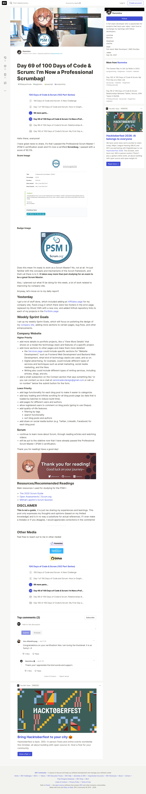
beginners (37, 84)
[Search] (11, 3)
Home (16, 776)
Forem (48, 785)
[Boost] (5, 83)
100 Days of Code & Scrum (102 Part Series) (52, 95)
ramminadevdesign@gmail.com (68, 380)
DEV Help (68, 776)
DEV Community (40, 773)
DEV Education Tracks (55, 776)
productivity (60, 84)
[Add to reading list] (5, 75)
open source (59, 785)
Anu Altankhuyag (30, 641)
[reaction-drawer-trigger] (5, 58)
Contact (127, 776)
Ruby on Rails (68, 787)
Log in (122, 3)
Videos (43, 776)
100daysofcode (25, 84)
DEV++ (36, 776)
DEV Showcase (111, 776)
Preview (37, 633)
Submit (26, 633)
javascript (48, 84)
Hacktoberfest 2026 (114, 151)
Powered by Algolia (72, 3)
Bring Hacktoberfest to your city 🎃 (45, 737)
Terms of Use (86, 782)
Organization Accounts (96, 776)
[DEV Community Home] (4, 3)
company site (27, 325)
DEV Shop (79, 779)
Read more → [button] (113, 164)
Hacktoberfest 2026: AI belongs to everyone (121, 137)
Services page (35, 351)
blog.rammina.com (56, 53)
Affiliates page (75, 301)
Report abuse (64, 676)
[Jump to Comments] (5, 67)
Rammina (26, 51)
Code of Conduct (50, 676)
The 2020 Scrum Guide (31, 493)
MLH (87, 779)
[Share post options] (5, 91)
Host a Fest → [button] (24, 754)
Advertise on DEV (80, 776)
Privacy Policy (74, 782)
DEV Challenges (26, 776)
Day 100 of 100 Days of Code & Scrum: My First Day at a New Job (123, 81)
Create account (135, 3)
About (121, 776)
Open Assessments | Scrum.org (35, 496)
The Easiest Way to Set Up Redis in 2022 (123, 69)
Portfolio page (51, 311)
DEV (81, 785)
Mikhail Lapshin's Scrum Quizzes (36, 500)
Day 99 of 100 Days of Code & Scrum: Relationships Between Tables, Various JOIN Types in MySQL (124, 96)
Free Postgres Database (65, 779)
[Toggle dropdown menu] (94, 640)
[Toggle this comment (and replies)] (19, 645)
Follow (124, 19)
